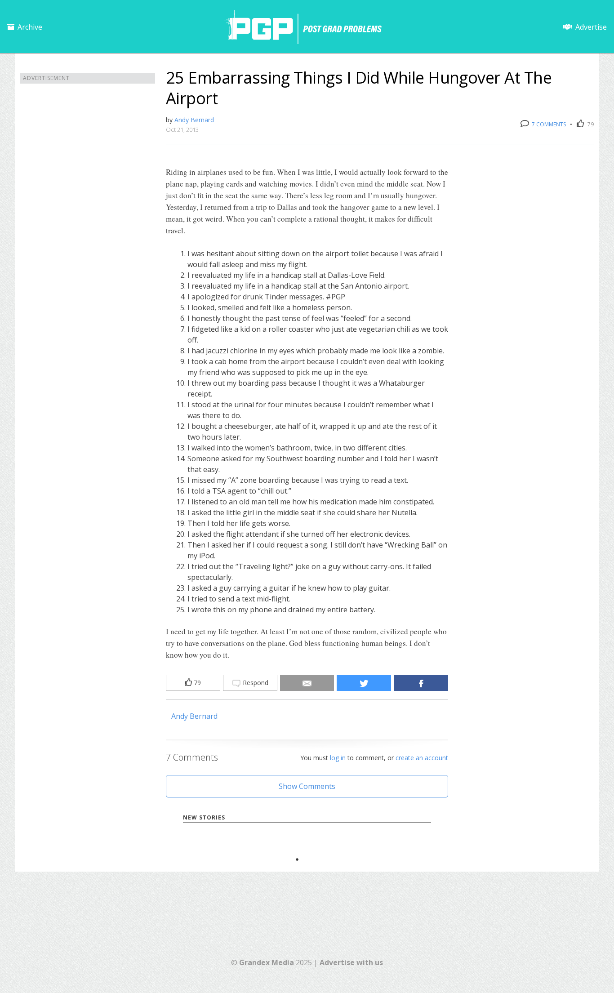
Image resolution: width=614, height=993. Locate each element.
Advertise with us (351, 962)
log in (338, 757)
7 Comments (548, 124)
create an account (422, 757)
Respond (254, 682)
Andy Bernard (194, 120)
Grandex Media (266, 962)
